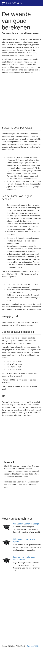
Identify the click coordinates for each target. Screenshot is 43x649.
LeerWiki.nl (14, 3)
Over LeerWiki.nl (33, 646)
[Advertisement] (21, 100)
